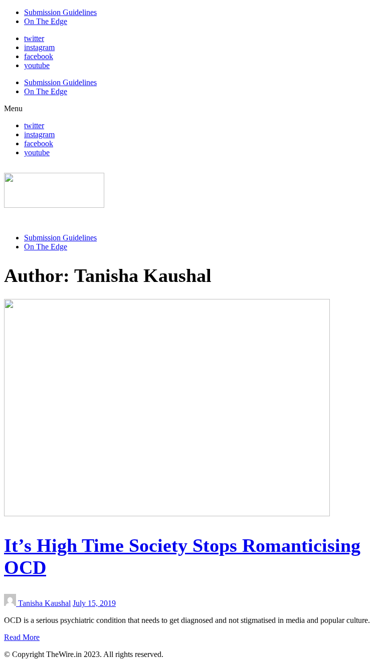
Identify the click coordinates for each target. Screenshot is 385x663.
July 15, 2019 (94, 603)
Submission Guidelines (60, 12)
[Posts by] (11, 603)
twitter (34, 38)
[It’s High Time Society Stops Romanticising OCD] (167, 513)
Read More (22, 637)
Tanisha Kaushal (44, 603)
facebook (38, 56)
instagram (39, 47)
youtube (37, 65)
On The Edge (45, 21)
